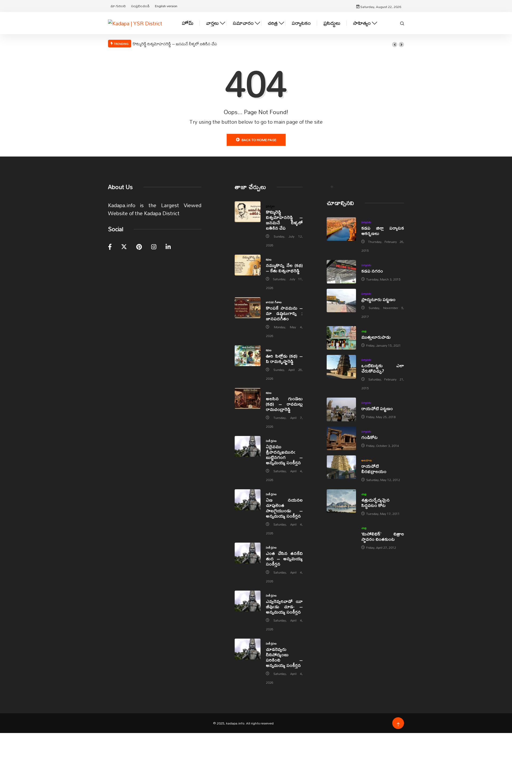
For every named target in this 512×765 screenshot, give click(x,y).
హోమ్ (187, 23)
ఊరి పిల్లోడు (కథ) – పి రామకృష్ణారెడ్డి (284, 358)
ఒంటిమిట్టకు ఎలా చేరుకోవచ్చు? (382, 368)
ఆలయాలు (366, 460)
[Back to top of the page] (398, 725)
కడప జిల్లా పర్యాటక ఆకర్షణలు (382, 230)
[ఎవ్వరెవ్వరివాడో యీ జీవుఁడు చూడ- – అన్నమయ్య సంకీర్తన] (248, 601)
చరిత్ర (273, 23)
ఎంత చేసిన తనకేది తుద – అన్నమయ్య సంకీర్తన (284, 558)
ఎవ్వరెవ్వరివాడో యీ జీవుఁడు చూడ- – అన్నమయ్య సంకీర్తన (284, 606)
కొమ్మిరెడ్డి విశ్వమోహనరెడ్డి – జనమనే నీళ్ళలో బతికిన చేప (175, 43)
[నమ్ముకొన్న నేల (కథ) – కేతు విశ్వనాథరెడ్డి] (248, 265)
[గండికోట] (341, 438)
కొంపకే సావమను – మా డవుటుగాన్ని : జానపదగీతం (284, 313)
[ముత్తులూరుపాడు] (341, 338)
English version (166, 5)
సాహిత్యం (362, 23)
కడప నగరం (372, 270)
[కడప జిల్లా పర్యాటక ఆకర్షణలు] (341, 229)
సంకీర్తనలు (271, 440)
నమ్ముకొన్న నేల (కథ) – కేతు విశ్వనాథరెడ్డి (284, 268)
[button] (394, 44)
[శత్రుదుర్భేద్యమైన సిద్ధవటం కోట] (341, 501)
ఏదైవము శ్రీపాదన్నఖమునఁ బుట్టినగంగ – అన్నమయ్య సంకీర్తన (284, 454)
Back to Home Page (259, 139)
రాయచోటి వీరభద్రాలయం (373, 469)
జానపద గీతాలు (274, 302)
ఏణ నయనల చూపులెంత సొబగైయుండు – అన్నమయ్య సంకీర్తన (284, 507)
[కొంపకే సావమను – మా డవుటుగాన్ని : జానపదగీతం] (248, 307)
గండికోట (369, 437)
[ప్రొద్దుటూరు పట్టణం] (341, 300)
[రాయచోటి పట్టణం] (341, 409)
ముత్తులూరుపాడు (376, 337)
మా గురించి (118, 5)
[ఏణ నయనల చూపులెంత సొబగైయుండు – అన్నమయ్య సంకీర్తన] (248, 499)
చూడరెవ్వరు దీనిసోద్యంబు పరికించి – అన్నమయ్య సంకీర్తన (284, 657)
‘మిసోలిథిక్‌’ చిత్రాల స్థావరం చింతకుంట (382, 536)
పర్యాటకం (301, 23)
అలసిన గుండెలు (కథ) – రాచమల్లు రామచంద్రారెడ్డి (284, 404)
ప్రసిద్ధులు (331, 23)
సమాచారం (243, 23)
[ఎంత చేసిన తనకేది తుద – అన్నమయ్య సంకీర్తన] (248, 553)
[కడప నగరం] (341, 271)
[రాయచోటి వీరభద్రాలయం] (341, 467)
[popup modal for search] (402, 22)
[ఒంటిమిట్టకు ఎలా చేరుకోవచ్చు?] (341, 366)
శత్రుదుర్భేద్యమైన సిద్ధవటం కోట (375, 502)
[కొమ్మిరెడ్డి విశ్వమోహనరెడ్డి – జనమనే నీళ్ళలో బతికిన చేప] (248, 211)
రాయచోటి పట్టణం (377, 408)
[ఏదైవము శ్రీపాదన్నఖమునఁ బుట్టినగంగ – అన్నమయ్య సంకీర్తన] (248, 446)
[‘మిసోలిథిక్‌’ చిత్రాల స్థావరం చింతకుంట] (341, 535)
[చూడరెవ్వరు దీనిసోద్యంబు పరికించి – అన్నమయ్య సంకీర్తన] (248, 649)
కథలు (268, 259)
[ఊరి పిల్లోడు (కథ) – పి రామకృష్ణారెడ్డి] (248, 355)
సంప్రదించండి (140, 5)
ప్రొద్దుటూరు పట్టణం (378, 299)
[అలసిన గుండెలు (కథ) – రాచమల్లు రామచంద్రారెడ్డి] (248, 398)
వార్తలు (212, 23)
